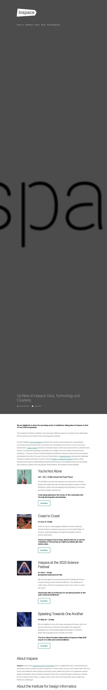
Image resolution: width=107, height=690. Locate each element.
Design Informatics (24, 406)
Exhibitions (29, 25)
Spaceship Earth (64, 456)
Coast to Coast (32, 448)
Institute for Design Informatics (43, 666)
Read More (44, 503)
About (19, 25)
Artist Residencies (53, 25)
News (43, 25)
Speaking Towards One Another (62, 459)
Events (37, 25)
